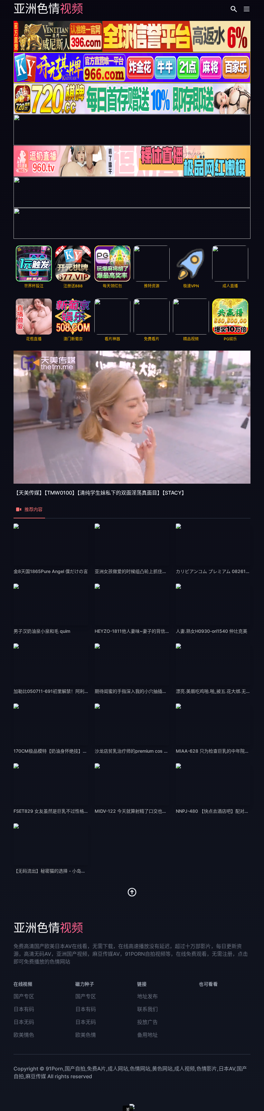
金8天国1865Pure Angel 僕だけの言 (51, 571)
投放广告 (147, 1022)
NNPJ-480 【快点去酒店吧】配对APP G (217, 811)
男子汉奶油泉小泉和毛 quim (42, 631)
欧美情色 (24, 1035)
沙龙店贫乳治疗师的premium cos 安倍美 (136, 751)
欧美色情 (85, 1035)
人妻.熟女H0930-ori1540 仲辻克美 (211, 631)
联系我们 (147, 1009)
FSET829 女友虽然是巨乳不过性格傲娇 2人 (58, 811)
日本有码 (24, 1009)
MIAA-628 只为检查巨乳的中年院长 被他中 (220, 751)
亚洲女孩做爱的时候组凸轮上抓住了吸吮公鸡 (140, 571)
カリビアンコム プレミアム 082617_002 (217, 571)
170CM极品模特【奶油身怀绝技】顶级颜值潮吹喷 (64, 751)
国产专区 (24, 996)
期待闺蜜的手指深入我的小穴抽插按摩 (133, 691)
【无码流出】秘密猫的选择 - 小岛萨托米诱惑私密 (63, 871)
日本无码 (24, 1022)
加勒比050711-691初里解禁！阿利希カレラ (58, 691)
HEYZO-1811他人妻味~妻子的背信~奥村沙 (138, 631)
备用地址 (147, 1035)
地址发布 (147, 996)
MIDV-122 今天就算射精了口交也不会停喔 (137, 811)
